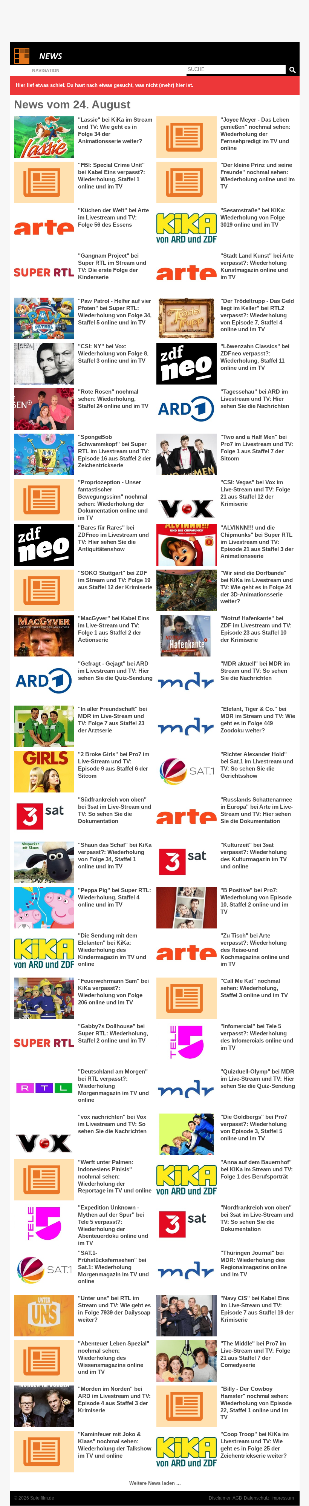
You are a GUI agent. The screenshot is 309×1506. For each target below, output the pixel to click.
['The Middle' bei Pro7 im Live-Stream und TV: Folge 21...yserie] (186, 1361)
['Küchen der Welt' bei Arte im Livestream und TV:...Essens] (44, 228)
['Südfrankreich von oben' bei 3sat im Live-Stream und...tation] (44, 817)
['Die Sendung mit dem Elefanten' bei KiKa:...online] (44, 953)
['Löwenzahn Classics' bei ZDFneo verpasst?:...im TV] (186, 364)
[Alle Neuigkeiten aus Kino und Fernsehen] (78, 56)
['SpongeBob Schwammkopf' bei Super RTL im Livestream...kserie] (44, 454)
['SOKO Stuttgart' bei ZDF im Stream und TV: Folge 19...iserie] (44, 590)
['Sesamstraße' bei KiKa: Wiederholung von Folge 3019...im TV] (186, 228)
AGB (237, 1498)
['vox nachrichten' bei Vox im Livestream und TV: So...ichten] (44, 1134)
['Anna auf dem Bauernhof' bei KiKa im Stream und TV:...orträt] (186, 1179)
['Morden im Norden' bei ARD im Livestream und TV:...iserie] (44, 1406)
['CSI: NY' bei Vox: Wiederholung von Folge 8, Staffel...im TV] (44, 364)
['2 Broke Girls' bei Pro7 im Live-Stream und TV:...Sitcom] (44, 771)
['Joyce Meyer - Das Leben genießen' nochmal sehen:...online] (186, 137)
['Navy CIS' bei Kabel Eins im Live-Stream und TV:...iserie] (186, 1315)
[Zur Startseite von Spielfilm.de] (21, 62)
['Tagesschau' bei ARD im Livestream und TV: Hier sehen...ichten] (186, 409)
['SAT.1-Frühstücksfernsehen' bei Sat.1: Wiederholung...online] (44, 1270)
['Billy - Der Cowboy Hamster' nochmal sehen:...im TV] (186, 1406)
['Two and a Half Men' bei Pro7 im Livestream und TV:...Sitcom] (186, 454)
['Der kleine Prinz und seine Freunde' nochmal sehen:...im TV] (186, 182)
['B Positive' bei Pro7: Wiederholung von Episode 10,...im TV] (186, 907)
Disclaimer (220, 1498)
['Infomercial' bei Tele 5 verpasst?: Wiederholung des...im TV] (186, 1043)
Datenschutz (256, 1498)
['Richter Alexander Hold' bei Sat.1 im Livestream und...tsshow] (186, 771)
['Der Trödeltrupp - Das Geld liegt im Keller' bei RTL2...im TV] (186, 318)
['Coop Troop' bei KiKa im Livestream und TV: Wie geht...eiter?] (186, 1451)
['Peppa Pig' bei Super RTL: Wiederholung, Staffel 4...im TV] (44, 907)
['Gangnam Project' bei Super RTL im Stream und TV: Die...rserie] (44, 273)
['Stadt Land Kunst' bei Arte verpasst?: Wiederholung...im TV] (186, 273)
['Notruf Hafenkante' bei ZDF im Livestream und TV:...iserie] (186, 635)
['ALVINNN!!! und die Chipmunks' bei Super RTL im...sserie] (186, 545)
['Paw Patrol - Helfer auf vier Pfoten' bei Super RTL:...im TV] (44, 318)
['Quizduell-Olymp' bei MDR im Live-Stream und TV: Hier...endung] (186, 1089)
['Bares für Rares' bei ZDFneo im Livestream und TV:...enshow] (44, 545)
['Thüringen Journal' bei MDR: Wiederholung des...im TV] (186, 1270)
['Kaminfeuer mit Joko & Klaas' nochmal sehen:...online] (44, 1451)
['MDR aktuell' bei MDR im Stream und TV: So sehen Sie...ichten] (186, 681)
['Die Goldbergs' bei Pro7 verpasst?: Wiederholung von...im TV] (186, 1134)
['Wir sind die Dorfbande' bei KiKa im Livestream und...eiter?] (186, 590)
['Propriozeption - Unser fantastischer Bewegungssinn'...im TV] (44, 500)
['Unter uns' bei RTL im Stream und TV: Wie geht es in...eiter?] (44, 1315)
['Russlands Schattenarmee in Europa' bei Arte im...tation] (186, 817)
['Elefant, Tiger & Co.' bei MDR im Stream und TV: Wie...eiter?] (186, 726)
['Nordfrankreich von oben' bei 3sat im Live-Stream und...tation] (186, 1225)
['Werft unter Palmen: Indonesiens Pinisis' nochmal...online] (44, 1179)
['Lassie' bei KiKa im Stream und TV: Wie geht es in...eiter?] (44, 137)
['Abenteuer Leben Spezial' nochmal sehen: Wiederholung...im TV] (44, 1361)
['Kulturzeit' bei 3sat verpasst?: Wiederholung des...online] (186, 862)
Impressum (282, 1498)
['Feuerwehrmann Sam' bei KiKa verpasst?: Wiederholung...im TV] (44, 998)
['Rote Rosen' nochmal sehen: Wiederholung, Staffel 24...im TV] (44, 409)
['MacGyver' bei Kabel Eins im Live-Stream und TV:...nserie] (44, 635)
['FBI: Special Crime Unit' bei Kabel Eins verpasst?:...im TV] (44, 182)
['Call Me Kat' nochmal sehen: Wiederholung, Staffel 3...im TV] (186, 998)
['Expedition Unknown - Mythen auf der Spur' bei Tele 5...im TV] (44, 1225)
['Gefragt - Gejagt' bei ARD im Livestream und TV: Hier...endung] (44, 681)
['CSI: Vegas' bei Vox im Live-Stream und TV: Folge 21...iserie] (186, 500)
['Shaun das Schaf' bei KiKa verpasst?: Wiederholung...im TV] (44, 862)
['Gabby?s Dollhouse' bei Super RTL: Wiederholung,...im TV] (44, 1043)
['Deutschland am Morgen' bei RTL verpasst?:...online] (44, 1089)
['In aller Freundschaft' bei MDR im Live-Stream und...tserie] (44, 726)
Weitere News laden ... (155, 1483)
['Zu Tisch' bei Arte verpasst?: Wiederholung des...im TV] (186, 953)
